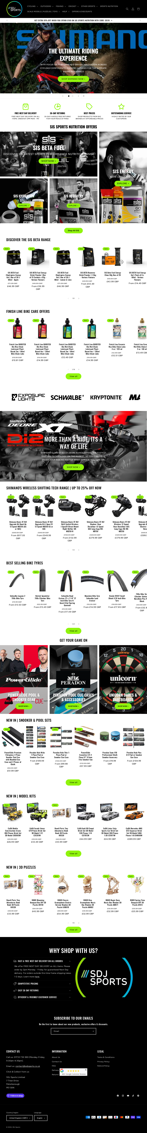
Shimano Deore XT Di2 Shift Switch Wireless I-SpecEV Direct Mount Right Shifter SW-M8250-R (70, 527)
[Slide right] (78, 298)
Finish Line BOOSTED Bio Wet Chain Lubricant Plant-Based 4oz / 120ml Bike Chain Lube (92, 349)
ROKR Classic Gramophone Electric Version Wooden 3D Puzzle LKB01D (63, 903)
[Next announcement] (140, 20)
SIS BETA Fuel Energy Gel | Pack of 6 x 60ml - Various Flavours (137, 276)
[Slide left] (68, 298)
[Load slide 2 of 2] (72, 96)
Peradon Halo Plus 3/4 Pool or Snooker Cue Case (134, 755)
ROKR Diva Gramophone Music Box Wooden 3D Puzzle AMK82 (87, 903)
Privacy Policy (103, 1061)
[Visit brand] (24, 397)
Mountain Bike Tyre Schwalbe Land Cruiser (92, 598)
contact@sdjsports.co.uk (28, 1066)
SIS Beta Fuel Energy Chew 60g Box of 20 (112, 273)
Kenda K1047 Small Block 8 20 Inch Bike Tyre (117, 598)
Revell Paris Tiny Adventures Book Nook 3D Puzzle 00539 (61, 832)
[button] (32, 6)
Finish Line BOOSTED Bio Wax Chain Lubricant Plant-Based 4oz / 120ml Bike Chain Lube (42, 349)
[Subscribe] (93, 1031)
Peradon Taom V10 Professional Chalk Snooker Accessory (109, 755)
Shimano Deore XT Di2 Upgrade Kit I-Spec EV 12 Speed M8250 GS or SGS (44, 525)
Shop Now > (23, 706)
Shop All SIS (73, 230)
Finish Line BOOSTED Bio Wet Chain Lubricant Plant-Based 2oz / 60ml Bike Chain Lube (67, 349)
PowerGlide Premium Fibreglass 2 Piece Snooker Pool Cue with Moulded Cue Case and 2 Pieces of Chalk (12, 758)
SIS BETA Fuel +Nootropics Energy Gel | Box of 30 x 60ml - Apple (13, 276)
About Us (56, 1057)
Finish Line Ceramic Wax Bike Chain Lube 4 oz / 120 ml (117, 346)
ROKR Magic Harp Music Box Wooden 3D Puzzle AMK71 (112, 902)
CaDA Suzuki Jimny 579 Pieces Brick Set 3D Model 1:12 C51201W (37, 832)
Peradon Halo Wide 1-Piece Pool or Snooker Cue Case (37, 755)
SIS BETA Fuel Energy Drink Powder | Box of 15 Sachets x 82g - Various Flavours (38, 276)
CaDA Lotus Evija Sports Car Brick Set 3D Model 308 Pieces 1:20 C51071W (109, 832)
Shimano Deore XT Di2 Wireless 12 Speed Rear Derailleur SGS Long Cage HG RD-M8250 (121, 527)
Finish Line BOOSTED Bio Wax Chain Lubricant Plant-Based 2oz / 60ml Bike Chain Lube (17, 349)
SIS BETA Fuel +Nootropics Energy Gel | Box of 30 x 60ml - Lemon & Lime (62, 276)
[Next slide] (78, 96)
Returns (55, 1074)
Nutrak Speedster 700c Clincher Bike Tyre (42, 598)
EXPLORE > (123, 183)
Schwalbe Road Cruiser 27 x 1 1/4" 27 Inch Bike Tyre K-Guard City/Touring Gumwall (67, 601)
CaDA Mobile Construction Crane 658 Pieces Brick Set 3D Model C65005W (12, 832)
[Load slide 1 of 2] (69, 96)
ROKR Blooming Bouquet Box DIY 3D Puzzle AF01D (38, 902)
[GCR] (62, 1071)
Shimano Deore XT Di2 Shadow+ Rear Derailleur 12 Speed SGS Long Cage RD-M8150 (95, 527)
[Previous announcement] (7, 20)
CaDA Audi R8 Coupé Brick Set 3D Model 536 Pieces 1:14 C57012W (85, 832)
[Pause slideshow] (84, 96)
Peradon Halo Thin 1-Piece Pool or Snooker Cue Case (61, 755)
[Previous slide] (62, 96)
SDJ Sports (16, 1127)
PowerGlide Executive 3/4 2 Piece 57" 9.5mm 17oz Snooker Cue (86, 756)
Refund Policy (103, 1066)
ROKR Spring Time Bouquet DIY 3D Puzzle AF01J (137, 902)
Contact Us (57, 1061)
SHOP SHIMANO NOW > (73, 79)
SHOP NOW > (48, 161)
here (37, 976)
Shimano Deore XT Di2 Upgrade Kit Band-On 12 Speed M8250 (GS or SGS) (18, 525)
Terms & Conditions (105, 1057)
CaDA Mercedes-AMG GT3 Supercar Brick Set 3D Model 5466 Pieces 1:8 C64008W (134, 832)
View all (73, 376)
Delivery (55, 1070)
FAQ (54, 1066)
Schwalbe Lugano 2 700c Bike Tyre (17, 597)
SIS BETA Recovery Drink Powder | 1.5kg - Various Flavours (87, 275)
